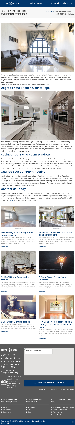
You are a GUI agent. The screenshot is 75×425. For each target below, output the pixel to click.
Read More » (4, 246)
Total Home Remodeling (26, 421)
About (66, 3)
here (11, 200)
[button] (72, 422)
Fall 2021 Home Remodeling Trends (15, 278)
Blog (52, 11)
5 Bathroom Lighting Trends (15, 321)
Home (47, 11)
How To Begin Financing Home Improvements (17, 233)
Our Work (54, 3)
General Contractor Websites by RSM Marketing (56, 389)
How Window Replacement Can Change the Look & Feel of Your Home (55, 324)
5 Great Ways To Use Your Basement (52, 278)
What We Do (36, 3)
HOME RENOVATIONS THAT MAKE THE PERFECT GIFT (55, 233)
